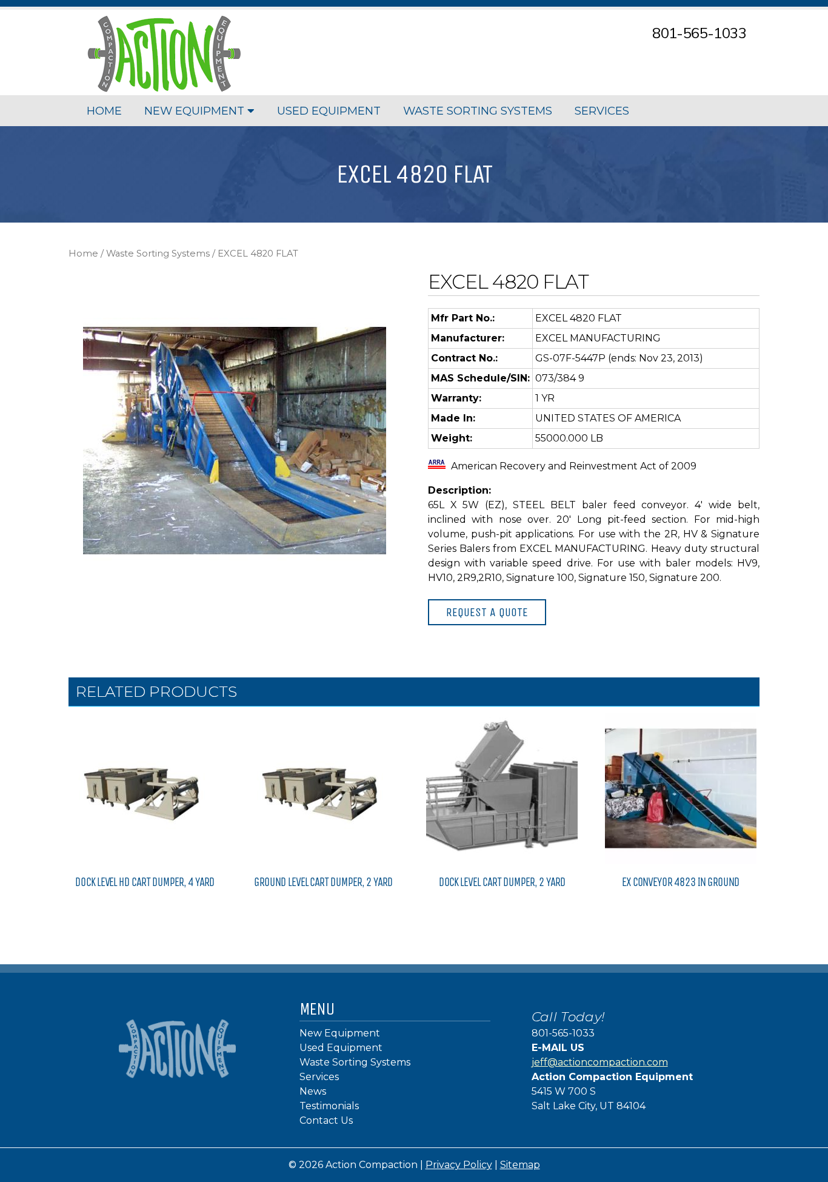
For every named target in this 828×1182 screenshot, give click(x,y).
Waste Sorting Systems (477, 111)
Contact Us (326, 1120)
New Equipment (195, 111)
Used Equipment (329, 111)
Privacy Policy (459, 1164)
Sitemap (520, 1164)
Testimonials (329, 1106)
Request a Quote (487, 612)
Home (104, 111)
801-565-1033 (699, 33)
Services (602, 111)
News (312, 1091)
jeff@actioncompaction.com (600, 1062)
